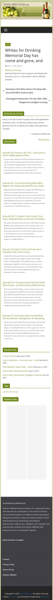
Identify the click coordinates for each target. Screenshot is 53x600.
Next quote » (44, 139)
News (8, 44)
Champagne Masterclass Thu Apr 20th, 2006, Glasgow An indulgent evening (26, 100)
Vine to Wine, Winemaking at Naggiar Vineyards (22, 375)
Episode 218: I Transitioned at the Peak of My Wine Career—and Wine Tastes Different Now (24, 284)
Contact (6, 559)
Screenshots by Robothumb (14, 503)
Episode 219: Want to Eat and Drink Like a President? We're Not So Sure (22, 250)
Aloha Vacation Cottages (13, 540)
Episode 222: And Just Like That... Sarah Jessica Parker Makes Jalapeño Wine (24, 154)
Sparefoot (6, 392)
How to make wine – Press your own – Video (21, 360)
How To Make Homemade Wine (15, 371)
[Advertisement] (16, 442)
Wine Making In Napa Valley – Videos (18, 367)
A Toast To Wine (9, 356)
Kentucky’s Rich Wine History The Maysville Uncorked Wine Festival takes (26, 91)
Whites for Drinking (13, 70)
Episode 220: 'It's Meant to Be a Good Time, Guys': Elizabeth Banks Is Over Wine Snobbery (24, 217)
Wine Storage (13, 392)
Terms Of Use (8, 569)
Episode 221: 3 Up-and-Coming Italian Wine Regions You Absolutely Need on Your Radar (23, 184)
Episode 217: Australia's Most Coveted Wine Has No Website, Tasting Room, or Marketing (23, 317)
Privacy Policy (8, 564)
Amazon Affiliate (10, 575)
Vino (20, 66)
